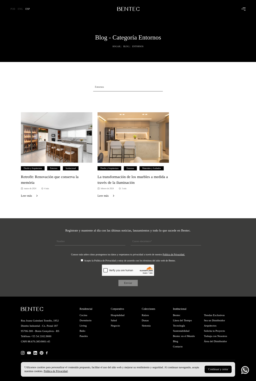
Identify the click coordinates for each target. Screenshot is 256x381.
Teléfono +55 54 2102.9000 (36, 336)
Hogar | (117, 46)
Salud (114, 320)
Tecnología (179, 325)
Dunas (145, 320)
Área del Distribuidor (215, 341)
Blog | (126, 46)
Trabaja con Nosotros (215, 336)
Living (83, 325)
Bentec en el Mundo (184, 336)
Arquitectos (210, 325)
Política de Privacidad (56, 371)
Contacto (178, 346)
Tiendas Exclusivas (214, 315)
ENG (20, 9)
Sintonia (146, 325)
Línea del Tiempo (182, 320)
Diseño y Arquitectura (33, 168)
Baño (82, 330)
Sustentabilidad (181, 330)
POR (12, 9)
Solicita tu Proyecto (214, 330)
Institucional (71, 168)
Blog (175, 341)
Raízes (145, 315)
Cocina (83, 315)
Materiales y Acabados (151, 168)
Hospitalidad (118, 315)
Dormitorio (86, 320)
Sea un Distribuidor (214, 320)
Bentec (176, 315)
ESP (27, 9)
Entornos (137, 46)
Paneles (84, 336)
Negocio (115, 325)
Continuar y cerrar (218, 369)
